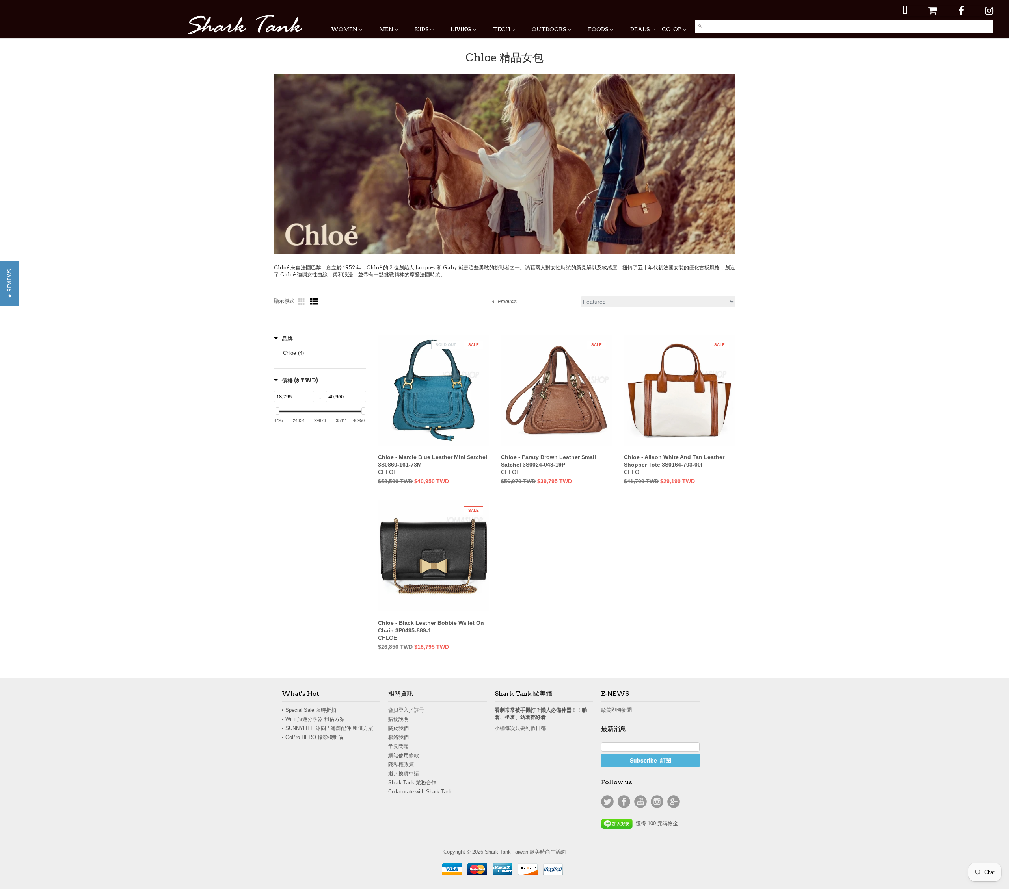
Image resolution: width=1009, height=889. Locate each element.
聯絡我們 (398, 737)
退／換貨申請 (403, 773)
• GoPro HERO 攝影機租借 (312, 737)
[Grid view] (302, 301)
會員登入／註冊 (406, 710)
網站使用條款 (403, 755)
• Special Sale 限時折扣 (309, 710)
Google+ (673, 801)
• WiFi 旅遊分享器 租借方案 (313, 719)
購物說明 (398, 719)
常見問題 (398, 746)
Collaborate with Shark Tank (420, 792)
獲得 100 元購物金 (655, 823)
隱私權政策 (401, 764)
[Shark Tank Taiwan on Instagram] (989, 11)
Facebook (624, 801)
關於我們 (398, 728)
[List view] (314, 301)
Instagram (657, 801)
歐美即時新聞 (616, 710)
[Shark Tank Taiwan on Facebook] (961, 11)
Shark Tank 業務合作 (412, 782)
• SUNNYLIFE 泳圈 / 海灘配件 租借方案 (327, 728)
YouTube (640, 801)
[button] (9, 283)
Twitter (607, 801)
